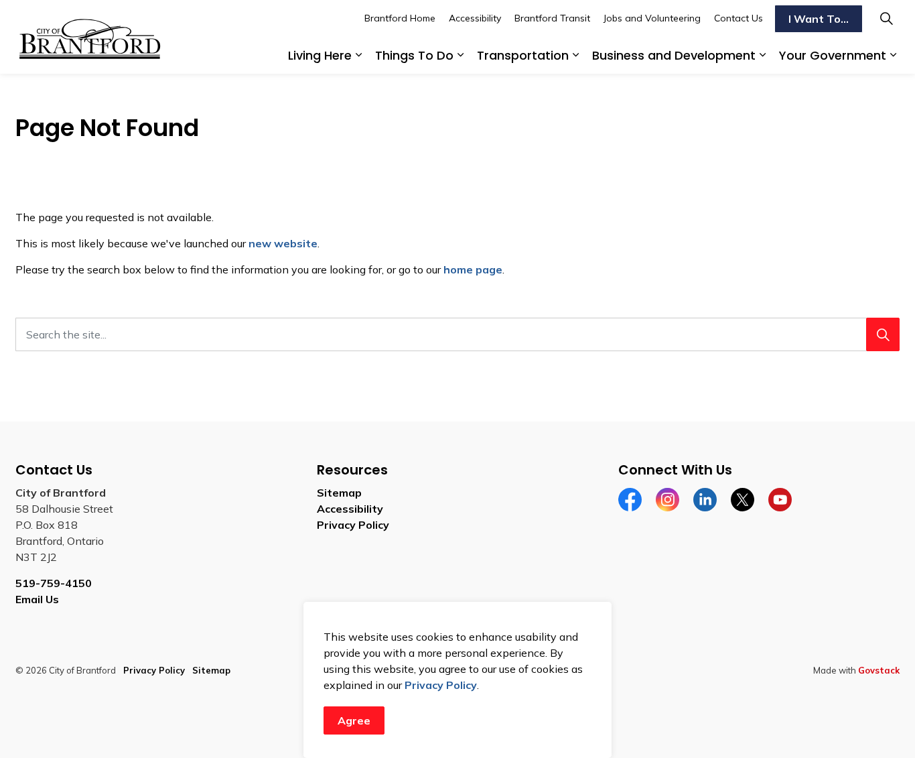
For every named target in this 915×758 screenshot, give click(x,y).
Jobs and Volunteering (652, 18)
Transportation (523, 55)
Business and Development (674, 55)
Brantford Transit (552, 18)
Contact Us (738, 18)
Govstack (879, 670)
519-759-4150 (53, 583)
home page (472, 269)
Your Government (832, 55)
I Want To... (818, 18)
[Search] (883, 334)
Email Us (37, 599)
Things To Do (414, 55)
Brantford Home (399, 18)
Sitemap (339, 492)
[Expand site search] (886, 18)
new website (283, 243)
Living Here (320, 55)
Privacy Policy (441, 685)
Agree (354, 720)
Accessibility (475, 18)
